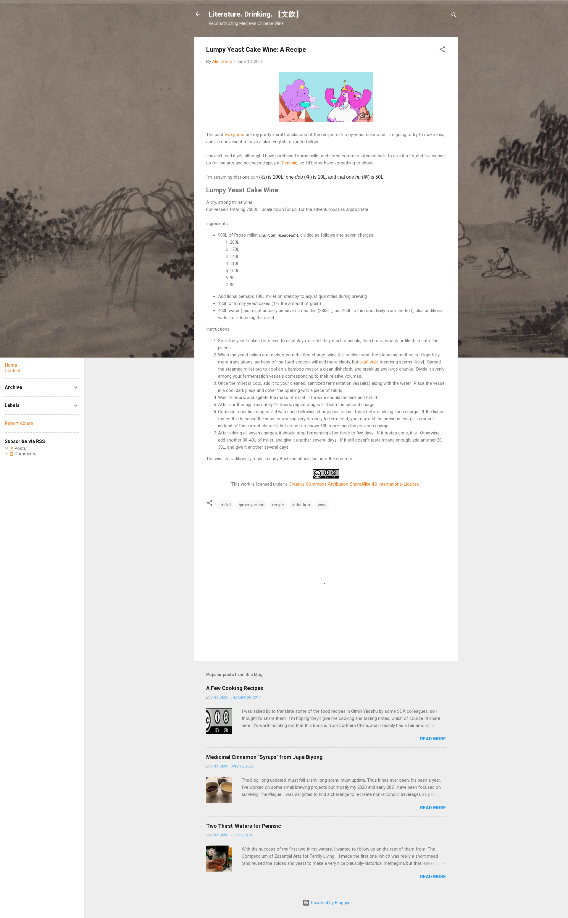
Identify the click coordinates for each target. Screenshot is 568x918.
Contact (12, 371)
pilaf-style (369, 362)
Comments (24, 453)
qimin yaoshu (251, 505)
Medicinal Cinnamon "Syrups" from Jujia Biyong (264, 757)
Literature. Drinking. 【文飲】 (256, 14)
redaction (301, 505)
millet (226, 505)
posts (238, 134)
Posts (19, 448)
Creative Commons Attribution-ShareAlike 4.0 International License (354, 484)
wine (322, 505)
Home (11, 365)
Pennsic (289, 163)
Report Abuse (19, 423)
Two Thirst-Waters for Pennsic (243, 826)
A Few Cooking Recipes (234, 688)
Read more (433, 738)
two (228, 134)
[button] (442, 50)
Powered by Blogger (330, 902)
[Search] (454, 16)
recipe (278, 505)
